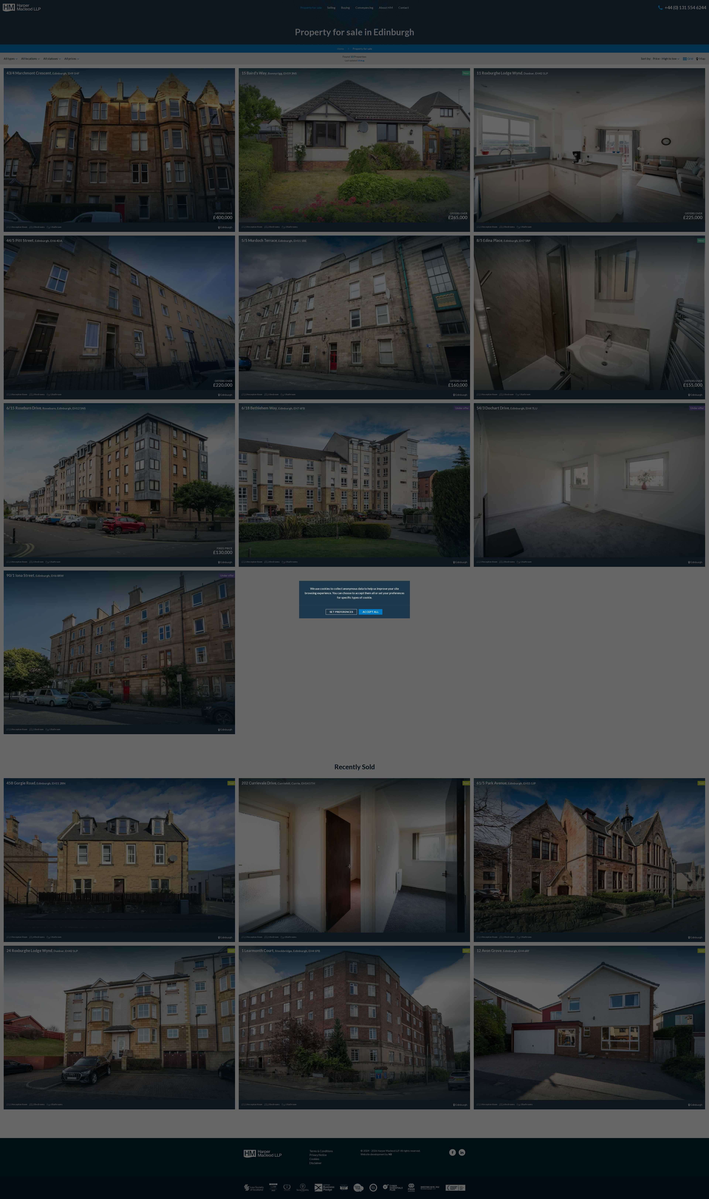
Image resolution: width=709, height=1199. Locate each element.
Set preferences (341, 611)
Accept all (370, 611)
